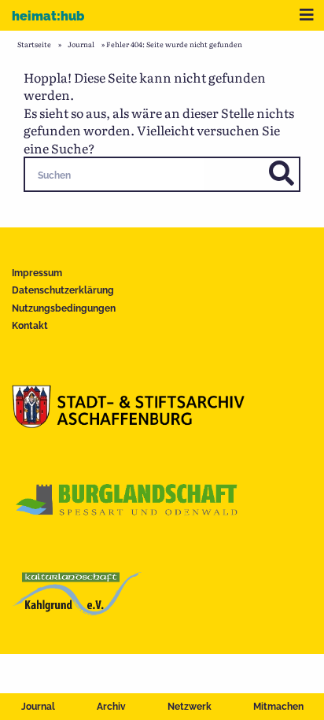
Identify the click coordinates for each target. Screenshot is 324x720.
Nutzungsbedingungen (64, 308)
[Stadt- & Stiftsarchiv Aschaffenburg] (128, 422)
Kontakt (30, 325)
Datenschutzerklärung (63, 290)
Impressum (37, 273)
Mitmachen (278, 706)
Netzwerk (190, 706)
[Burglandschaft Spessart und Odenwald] (127, 516)
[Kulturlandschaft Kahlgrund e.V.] (77, 609)
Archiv (111, 706)
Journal (38, 706)
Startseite (34, 44)
